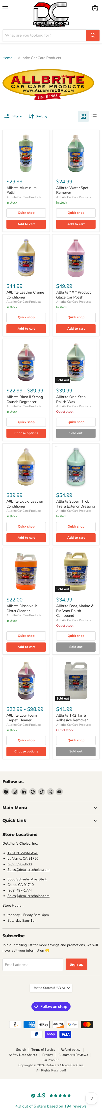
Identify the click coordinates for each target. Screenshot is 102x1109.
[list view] (94, 116)
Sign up (76, 964)
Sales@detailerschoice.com (28, 869)
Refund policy (70, 1049)
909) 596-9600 (20, 864)
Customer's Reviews (73, 1055)
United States (48, 988)
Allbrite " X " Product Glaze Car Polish (73, 295)
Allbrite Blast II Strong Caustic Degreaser (24, 399)
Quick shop (26, 213)
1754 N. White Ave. (22, 853)
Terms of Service (43, 1049)
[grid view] (83, 116)
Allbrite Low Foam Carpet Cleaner (21, 718)
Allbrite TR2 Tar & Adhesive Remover (72, 718)
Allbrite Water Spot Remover (72, 190)
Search (21, 1049)
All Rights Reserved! (51, 1070)
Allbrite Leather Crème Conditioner (25, 295)
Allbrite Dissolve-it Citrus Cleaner (21, 608)
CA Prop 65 (51, 1060)
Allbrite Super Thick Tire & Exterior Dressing (75, 504)
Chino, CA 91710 (20, 884)
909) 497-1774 (20, 890)
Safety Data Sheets (23, 1055)
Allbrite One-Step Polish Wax (71, 399)
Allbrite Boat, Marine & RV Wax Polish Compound (75, 610)
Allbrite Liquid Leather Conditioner (24, 504)
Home (7, 58)
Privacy (47, 1055)
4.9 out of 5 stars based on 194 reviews (51, 1106)
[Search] (93, 35)
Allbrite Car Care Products (23, 197)
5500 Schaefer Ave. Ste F (27, 879)
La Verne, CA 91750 (22, 858)
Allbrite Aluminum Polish (21, 190)
